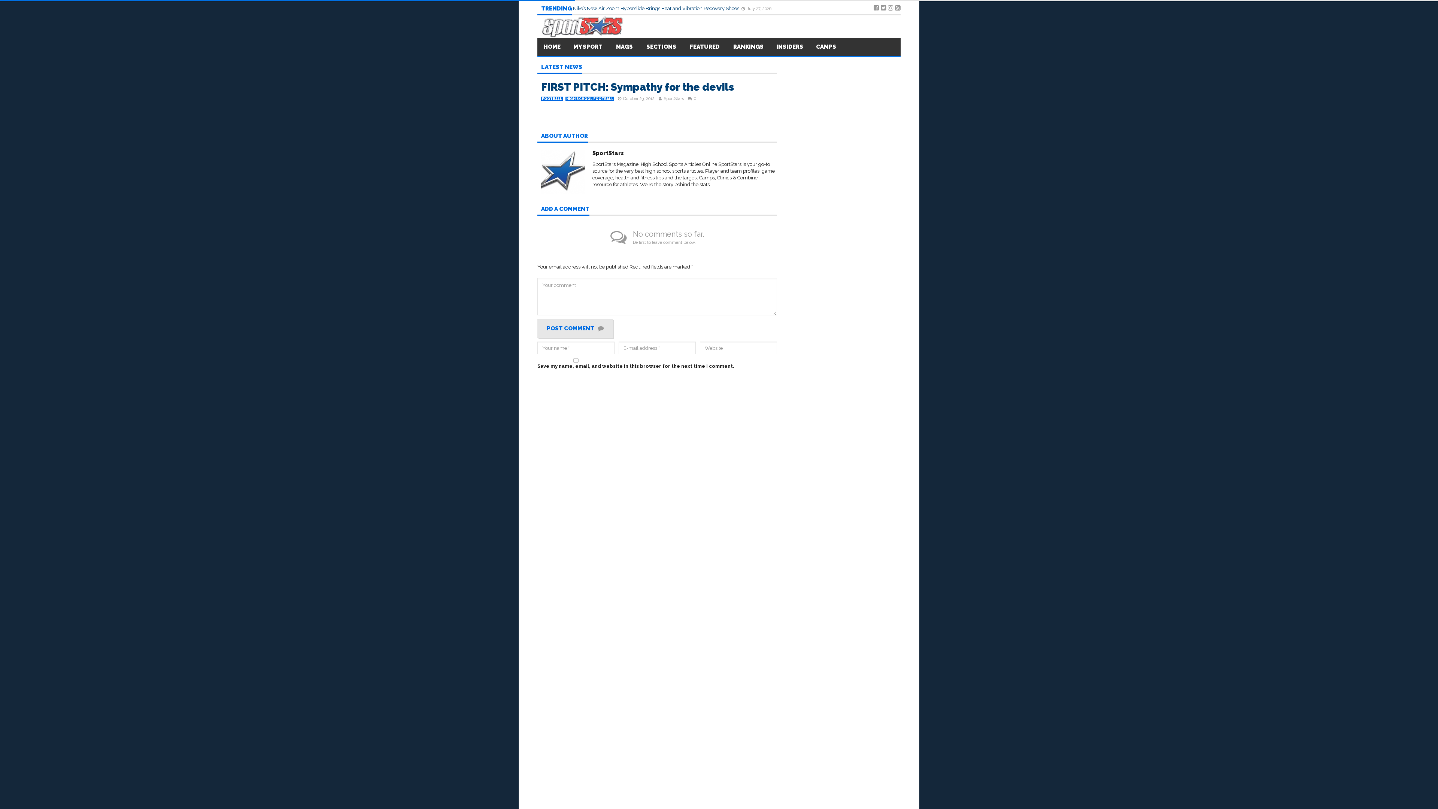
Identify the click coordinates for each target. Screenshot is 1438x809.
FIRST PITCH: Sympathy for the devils (637, 87)
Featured (705, 46)
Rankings (748, 46)
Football (552, 99)
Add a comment (565, 209)
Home (552, 46)
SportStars (674, 98)
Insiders (789, 46)
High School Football (589, 99)
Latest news (561, 67)
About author (564, 136)
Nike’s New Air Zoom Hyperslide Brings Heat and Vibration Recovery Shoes (656, 8)
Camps (826, 46)
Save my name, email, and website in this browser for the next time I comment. (635, 366)
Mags (624, 46)
